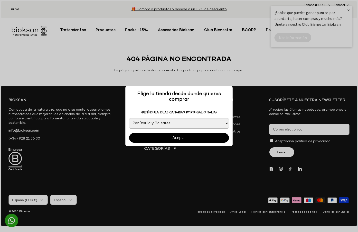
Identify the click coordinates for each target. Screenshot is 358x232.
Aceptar (179, 138)
